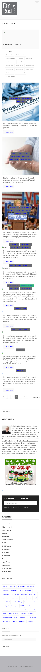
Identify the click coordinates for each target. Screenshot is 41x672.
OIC (26, 610)
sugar (15, 617)
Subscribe (6, 646)
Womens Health (10, 76)
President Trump (13, 613)
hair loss (26, 602)
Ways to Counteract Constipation (20, 292)
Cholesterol (6, 594)
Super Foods (29, 69)
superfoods (23, 617)
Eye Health (29, 58)
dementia (24, 594)
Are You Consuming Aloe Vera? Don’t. (20, 269)
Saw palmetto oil (7, 617)
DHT (35, 594)
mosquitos (15, 610)
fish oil (30, 598)
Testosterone (6, 621)
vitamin (15, 621)
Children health (20, 55)
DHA (30, 594)
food (35, 598)
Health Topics (9, 65)
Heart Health (30, 65)
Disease (20, 58)
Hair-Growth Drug (17, 602)
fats (13, 598)
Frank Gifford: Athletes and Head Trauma (20, 252)
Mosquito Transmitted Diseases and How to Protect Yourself (20, 334)
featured (22, 598)
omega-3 (32, 610)
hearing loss (14, 606)
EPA (4, 598)
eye (8, 598)
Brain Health (9, 55)
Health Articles (22, 62)
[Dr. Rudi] (9, 9)
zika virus (30, 621)
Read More (9, 132)
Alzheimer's (21, 586)
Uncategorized (20, 73)
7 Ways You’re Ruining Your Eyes (20, 353)
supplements (32, 617)
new (21, 610)
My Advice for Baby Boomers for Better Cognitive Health (20, 218)
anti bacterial (30, 586)
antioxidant (6, 590)
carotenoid (28, 590)
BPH (21, 590)
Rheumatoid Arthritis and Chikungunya (20, 163)
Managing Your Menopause (20, 312)
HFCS (22, 606)
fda (17, 598)
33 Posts (18, 44)
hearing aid (6, 606)
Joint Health (9, 69)
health (33, 602)
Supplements (9, 73)
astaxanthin (14, 590)
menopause (6, 610)
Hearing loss (19, 65)
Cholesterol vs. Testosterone (20, 374)
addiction (5, 586)
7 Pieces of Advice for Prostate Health (20, 105)
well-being (22, 621)
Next (25, 397)
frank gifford (6, 602)
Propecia (23, 613)
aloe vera (12, 586)
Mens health (19, 69)
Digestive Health (10, 58)
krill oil (28, 606)
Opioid (4, 613)
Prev (4, 397)
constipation (15, 594)
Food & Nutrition (10, 62)
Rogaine (30, 613)
